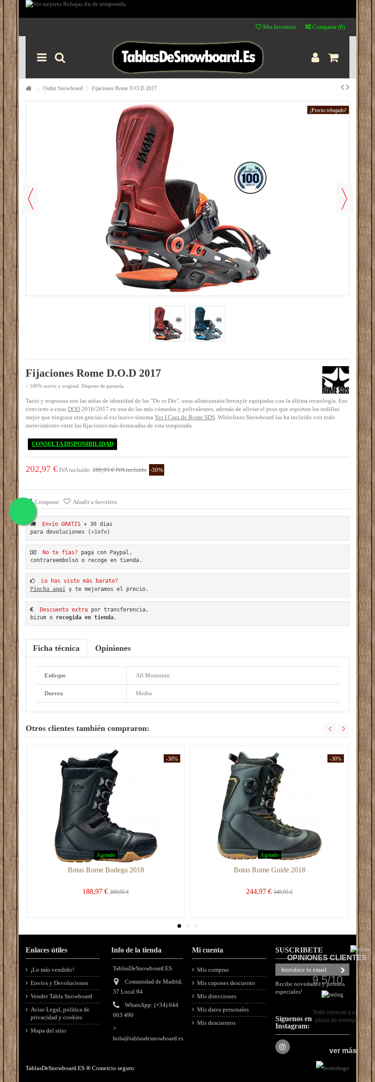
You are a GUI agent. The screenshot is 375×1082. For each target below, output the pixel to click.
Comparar (47, 501)
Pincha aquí (47, 589)
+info (99, 532)
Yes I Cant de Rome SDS (185, 417)
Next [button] (343, 729)
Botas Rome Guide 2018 (269, 870)
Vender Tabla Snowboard (61, 996)
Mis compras (213, 969)
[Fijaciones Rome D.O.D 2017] (167, 323)
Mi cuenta (207, 950)
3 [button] (196, 926)
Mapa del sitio (48, 1030)
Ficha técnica (56, 648)
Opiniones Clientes (327, 958)
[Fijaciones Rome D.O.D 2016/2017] (207, 323)
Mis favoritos (279, 26)
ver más (343, 1051)
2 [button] (187, 926)
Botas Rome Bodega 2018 (106, 870)
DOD (74, 409)
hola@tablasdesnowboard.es (148, 1038)
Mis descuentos (216, 1022)
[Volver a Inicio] (28, 89)
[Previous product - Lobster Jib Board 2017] (342, 86)
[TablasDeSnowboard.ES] (187, 57)
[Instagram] (282, 1046)
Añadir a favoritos (95, 501)
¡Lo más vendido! (52, 969)
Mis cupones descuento (226, 982)
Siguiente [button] (344, 199)
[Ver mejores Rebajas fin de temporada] (187, 9)
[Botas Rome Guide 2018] (269, 806)
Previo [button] (30, 199)
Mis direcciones (216, 996)
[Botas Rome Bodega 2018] (105, 806)
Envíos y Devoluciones (59, 982)
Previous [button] (330, 729)
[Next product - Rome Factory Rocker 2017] (347, 86)
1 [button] (179, 926)
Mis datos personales (223, 1009)
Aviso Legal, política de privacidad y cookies (60, 1013)
